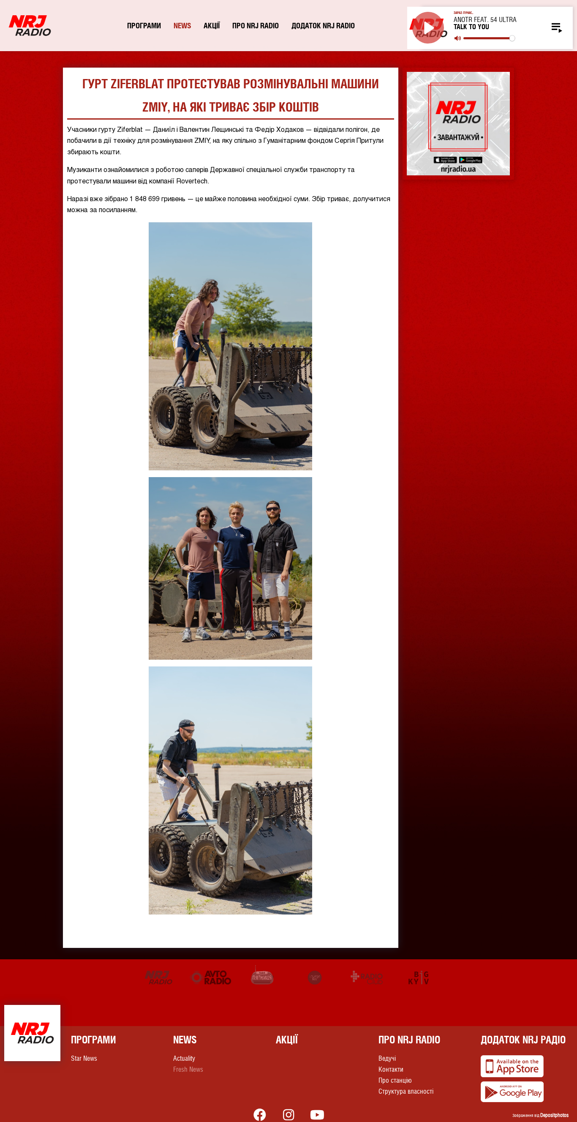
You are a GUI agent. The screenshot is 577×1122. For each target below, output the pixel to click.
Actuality (184, 1058)
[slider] (488, 38)
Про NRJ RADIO (255, 25)
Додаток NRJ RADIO (323, 25)
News (182, 25)
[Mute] (458, 38)
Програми (144, 25)
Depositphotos (554, 1115)
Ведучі (387, 1058)
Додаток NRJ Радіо (523, 1040)
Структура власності (405, 1091)
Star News (84, 1058)
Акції (212, 25)
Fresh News (188, 1069)
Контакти (390, 1069)
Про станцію (395, 1080)
